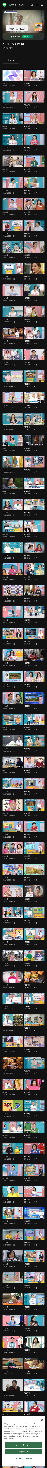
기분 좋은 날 (8, 43)
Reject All (23, 1451)
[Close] (42, 1420)
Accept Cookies (23, 1445)
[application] (23, 21)
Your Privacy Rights (23, 1458)
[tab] (11, 60)
